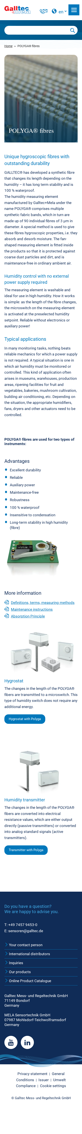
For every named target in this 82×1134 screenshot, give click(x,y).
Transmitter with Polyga (26, 850)
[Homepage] (22, 10)
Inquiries (15, 963)
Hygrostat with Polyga (25, 719)
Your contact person (25, 945)
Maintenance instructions (32, 609)
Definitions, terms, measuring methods (43, 602)
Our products (19, 972)
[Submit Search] (73, 30)
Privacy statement (32, 1074)
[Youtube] (10, 1042)
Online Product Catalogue (29, 981)
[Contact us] (43, 11)
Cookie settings (53, 1086)
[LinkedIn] (27, 1042)
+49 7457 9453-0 (22, 925)
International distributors (29, 954)
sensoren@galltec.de (25, 931)
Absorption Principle (28, 616)
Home (8, 46)
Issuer (43, 1080)
